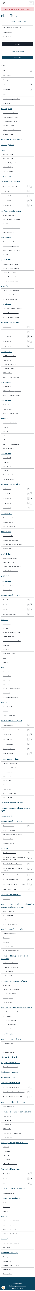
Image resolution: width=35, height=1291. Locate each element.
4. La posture (6, 1159)
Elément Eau (6, 684)
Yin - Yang (5, 223)
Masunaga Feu (7, 1269)
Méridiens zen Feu (8, 522)
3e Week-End (7, 196)
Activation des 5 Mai (8, 562)
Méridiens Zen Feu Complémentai (12, 544)
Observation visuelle (8, 241)
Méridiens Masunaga (8, 826)
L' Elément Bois (7, 409)
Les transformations (8, 636)
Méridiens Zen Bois (8, 548)
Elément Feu (6, 680)
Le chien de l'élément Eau (10, 277)
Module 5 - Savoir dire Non (10, 879)
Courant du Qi (7, 734)
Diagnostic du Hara (8, 536)
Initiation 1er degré (8, 154)
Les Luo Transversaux (9, 448)
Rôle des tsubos (7, 772)
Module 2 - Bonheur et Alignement (12, 864)
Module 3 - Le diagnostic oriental (12, 1096)
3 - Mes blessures (8, 971)
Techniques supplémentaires (11, 268)
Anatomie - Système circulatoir (12, 395)
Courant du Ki (6, 624)
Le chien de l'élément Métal (11, 317)
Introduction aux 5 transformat (11, 228)
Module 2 (5, 604)
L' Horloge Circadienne (9, 364)
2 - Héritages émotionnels (10, 967)
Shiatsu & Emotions (8, 843)
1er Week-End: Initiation (10, 186)
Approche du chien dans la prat (12, 250)
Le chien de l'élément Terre (11, 313)
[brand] (3, 3)
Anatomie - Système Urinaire (11, 413)
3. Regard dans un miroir (9, 993)
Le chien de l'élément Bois (10, 281)
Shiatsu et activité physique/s (11, 219)
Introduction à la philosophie (11, 246)
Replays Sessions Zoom (9, 889)
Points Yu (5, 427)
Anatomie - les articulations (10, 1229)
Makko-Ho (5, 662)
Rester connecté (9, 36)
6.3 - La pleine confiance (10, 1020)
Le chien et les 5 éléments (10, 113)
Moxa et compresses (9, 830)
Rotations (5, 440)
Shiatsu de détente (8, 232)
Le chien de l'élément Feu (10, 299)
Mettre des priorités (8, 1052)
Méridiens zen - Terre (9, 518)
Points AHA (6, 462)
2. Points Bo (6, 1155)
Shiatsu (5, 70)
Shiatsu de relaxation (9, 653)
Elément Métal (7, 671)
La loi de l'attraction (8, 911)
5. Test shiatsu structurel (10, 1164)
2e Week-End (6, 191)
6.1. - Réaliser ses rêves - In (10, 1011)
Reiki (4, 84)
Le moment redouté (8, 134)
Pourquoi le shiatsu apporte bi (11, 121)
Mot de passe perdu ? (7, 40)
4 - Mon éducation (8, 975)
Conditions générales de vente (17, 1286)
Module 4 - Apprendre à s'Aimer (12, 874)
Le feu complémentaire (9, 793)
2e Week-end (6, 331)
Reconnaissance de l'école (10, 117)
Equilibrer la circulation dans (10, 571)
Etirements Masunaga (9, 715)
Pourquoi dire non (8, 1043)
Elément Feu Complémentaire (11, 688)
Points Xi (5, 470)
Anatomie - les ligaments (10, 1233)
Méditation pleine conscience (11, 950)
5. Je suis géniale (7, 1002)
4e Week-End (7, 200)
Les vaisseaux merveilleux (10, 558)
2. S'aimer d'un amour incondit (11, 989)
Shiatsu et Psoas (7, 590)
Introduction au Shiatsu (9, 215)
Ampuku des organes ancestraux (12, 566)
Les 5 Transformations (9, 356)
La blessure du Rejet (8, 125)
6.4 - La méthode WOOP (10, 1024)
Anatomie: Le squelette (9, 272)
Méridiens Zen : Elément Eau (11, 540)
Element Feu (6, 784)
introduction (6, 899)
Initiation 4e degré (8, 167)
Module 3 (5, 609)
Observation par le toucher (10, 264)
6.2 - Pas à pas (7, 1016)
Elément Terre (7, 676)
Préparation (6, 645)
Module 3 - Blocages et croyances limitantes (12, 869)
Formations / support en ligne (11, 99)
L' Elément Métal (7, 373)
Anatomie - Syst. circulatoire (11, 377)
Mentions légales (17, 1283)
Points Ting (6, 435)
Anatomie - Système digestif (11, 444)
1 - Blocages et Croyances (10, 963)
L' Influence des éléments (10, 763)
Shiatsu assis (6, 1207)
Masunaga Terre (7, 1274)
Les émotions (6, 919)
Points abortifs (7, 458)
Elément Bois (6, 693)
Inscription (17, 57)
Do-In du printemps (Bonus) (10, 697)
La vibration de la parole (10, 924)
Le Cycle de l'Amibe (8, 368)
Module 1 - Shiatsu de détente (11, 1087)
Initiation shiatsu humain (9, 614)
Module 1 (5, 600)
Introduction (6, 985)
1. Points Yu (6, 1147)
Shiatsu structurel (8, 839)
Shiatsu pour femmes (9, 749)
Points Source (7, 466)
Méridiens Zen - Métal (9, 526)
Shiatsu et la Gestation (9, 585)
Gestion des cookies (17, 1288)
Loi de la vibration (8, 915)
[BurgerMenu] (31, 3)
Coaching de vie (7, 80)
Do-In (4, 658)
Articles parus (7, 75)
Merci (4, 94)
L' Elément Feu (7, 386)
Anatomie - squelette (9, 1225)
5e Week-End (7, 205)
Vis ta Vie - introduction (9, 853)
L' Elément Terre (7, 360)
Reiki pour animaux (8, 171)
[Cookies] (3, 1288)
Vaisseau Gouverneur (9, 479)
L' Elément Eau (7, 404)
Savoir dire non (7, 1048)
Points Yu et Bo (7, 739)
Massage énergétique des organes (12, 834)
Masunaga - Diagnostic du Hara (11, 1265)
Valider (17, 44)
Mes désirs (6, 942)
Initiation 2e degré (8, 158)
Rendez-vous (6, 103)
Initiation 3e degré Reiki (9, 162)
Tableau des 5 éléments (9, 768)
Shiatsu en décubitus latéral (11, 730)
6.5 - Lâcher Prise (8, 1029)
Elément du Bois (7, 797)
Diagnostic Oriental (8, 744)
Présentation (6, 89)
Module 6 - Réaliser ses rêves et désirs (14, 884)
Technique (6, 649)
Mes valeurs (6, 938)
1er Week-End (7, 327)
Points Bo (5, 431)
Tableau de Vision (8, 946)
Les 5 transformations (9, 725)
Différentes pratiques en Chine (11, 632)
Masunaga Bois (7, 1261)
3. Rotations (6, 1151)
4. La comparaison (8, 998)
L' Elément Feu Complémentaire (12, 391)
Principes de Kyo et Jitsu (10, 423)
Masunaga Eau (7, 1257)
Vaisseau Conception (8, 475)
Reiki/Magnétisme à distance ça (12, 130)
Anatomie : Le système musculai (12, 295)
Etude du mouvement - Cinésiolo (12, 308)
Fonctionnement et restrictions (12, 641)
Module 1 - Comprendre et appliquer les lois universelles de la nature (15, 858)
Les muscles (6, 1247)
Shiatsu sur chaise (8, 753)
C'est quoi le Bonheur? (9, 933)
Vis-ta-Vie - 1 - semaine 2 (10, 1067)
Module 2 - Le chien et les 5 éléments (13, 1092)
